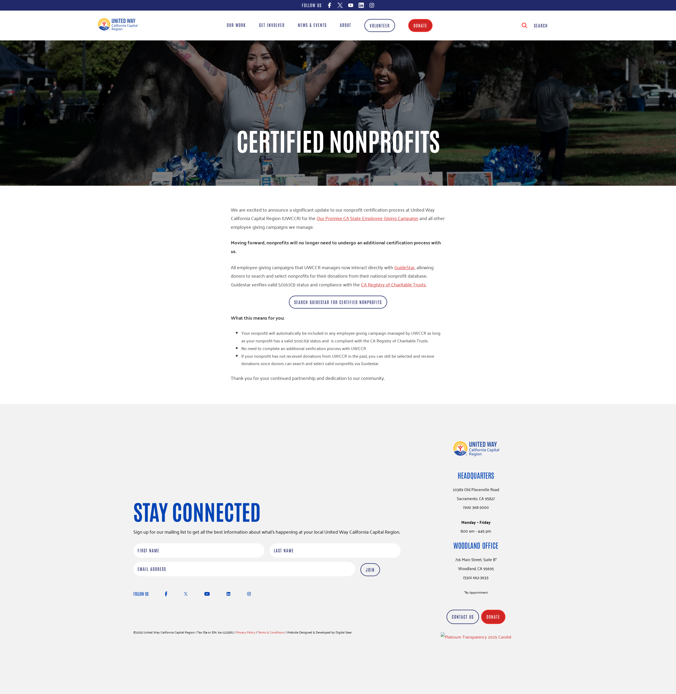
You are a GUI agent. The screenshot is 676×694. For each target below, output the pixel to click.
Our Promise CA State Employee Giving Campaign (367, 218)
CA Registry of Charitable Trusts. (393, 284)
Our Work (236, 24)
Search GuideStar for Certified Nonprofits (338, 302)
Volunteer (380, 25)
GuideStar (404, 267)
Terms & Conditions (271, 632)
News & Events (312, 24)
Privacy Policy (245, 632)
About (345, 24)
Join (370, 569)
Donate (420, 25)
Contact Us (463, 616)
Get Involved (272, 24)
